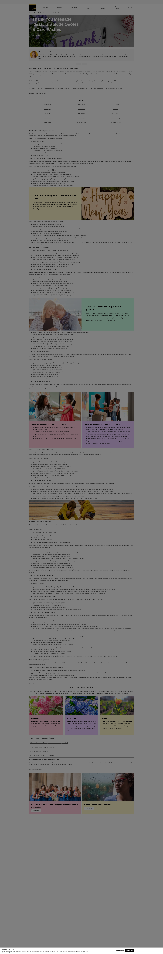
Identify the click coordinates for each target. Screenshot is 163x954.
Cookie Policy (10, 952)
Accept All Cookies (129, 950)
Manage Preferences (120, 950)
